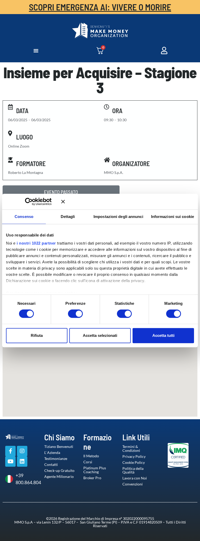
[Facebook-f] (10, 451)
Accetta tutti (163, 335)
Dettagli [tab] (68, 216)
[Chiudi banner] (127, 201)
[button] (36, 50)
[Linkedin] (22, 461)
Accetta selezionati (100, 335)
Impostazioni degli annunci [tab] (118, 216)
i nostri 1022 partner (36, 243)
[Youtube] (10, 461)
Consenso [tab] (24, 216)
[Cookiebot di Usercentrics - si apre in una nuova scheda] (36, 201)
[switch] (70, 313)
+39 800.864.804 (26, 479)
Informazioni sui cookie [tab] (172, 216)
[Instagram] (22, 451)
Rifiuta (37, 335)
